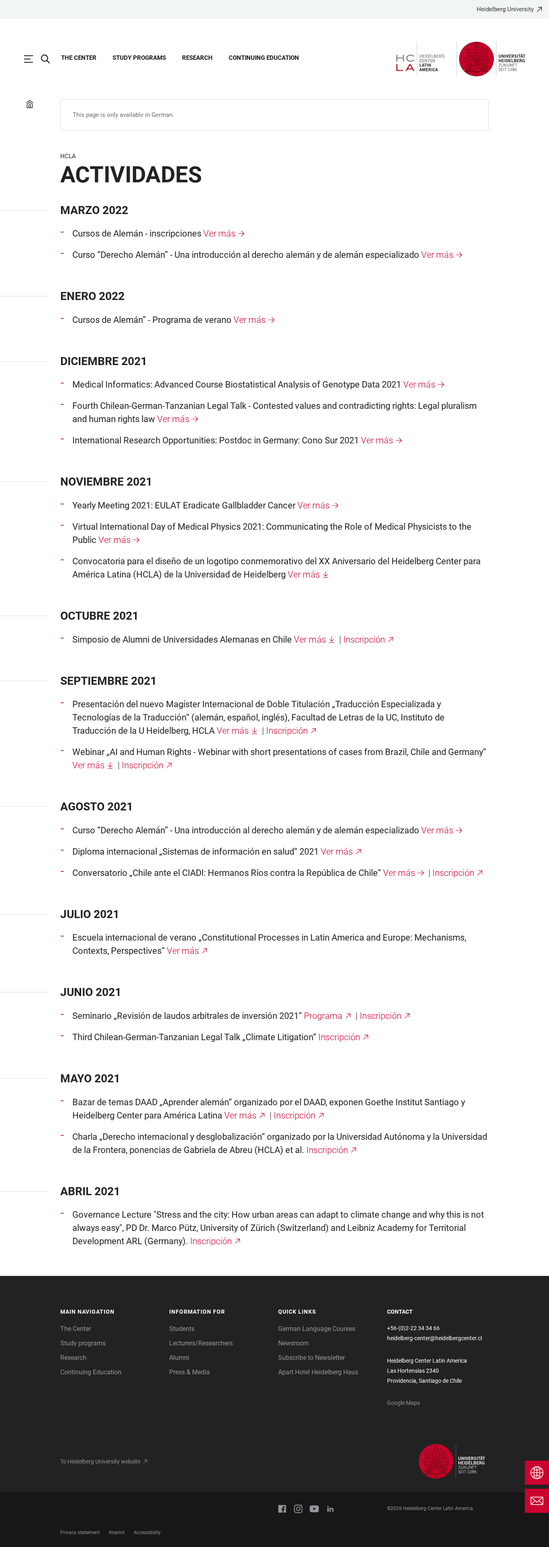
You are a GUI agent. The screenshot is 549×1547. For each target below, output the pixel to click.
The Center (78, 57)
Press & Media (189, 1372)
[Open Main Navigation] (32, 59)
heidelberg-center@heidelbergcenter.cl (434, 1338)
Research (197, 57)
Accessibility (147, 1532)
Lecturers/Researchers (201, 1343)
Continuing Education (264, 57)
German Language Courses (316, 1329)
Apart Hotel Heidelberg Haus (318, 1372)
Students (182, 1329)
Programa (323, 1016)
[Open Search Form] (49, 59)
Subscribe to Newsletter (311, 1357)
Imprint (117, 1532)
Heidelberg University (505, 9)
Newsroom (293, 1343)
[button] (110, 1312)
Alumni (179, 1357)
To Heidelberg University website (100, 1461)
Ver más (219, 234)
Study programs (139, 57)
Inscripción (364, 640)
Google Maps (403, 1403)
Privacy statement (80, 1532)
